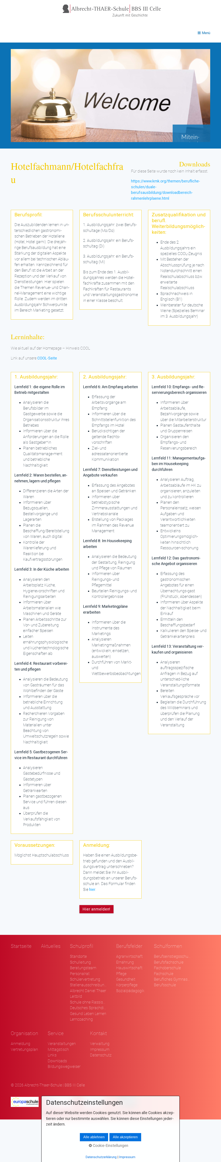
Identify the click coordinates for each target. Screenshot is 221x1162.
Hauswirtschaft (129, 968)
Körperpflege (126, 985)
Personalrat (80, 974)
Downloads (57, 1061)
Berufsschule (165, 985)
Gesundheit (125, 979)
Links (52, 1055)
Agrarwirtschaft (129, 956)
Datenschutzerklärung (101, 1157)
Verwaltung (99, 1044)
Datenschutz (101, 1055)
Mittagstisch (58, 1049)
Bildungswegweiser (64, 1066)
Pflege (121, 974)
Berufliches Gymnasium (172, 979)
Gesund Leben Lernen (88, 1014)
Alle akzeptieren (125, 1137)
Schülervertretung (85, 979)
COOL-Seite (47, 358)
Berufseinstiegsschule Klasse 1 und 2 (172, 956)
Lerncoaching (81, 1019)
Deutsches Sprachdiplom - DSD (88, 1008)
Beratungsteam (83, 968)
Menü (206, 33)
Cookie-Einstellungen (110, 1145)
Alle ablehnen (94, 1137)
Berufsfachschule (168, 962)
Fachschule (163, 974)
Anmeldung (20, 1044)
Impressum (99, 1049)
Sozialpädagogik (130, 991)
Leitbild (76, 996)
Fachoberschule (167, 968)
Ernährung (125, 962)
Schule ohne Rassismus (88, 1002)
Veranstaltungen (62, 1044)
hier (92, 889)
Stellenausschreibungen (88, 985)
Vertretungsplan (24, 1049)
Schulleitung (80, 962)
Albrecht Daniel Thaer (88, 991)
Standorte (78, 956)
